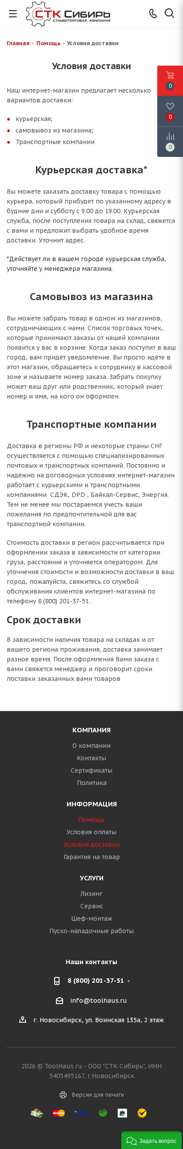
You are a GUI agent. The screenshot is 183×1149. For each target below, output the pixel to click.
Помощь (91, 820)
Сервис (91, 906)
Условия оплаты (91, 832)
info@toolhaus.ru (98, 1000)
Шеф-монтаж (91, 918)
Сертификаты (91, 770)
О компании (91, 746)
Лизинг (91, 894)
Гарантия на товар (92, 857)
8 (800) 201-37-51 (96, 980)
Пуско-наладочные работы (91, 931)
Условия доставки (91, 844)
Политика (92, 783)
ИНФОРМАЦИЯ (92, 804)
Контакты (91, 758)
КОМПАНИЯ (91, 730)
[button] (151, 1140)
